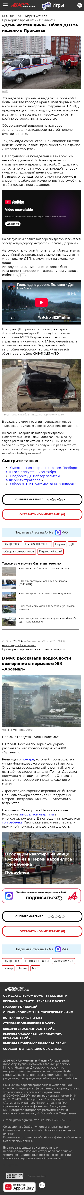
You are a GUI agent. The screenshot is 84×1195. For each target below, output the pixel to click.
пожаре (28, 759)
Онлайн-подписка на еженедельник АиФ (38, 1012)
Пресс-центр (56, 996)
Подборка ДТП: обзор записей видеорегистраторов (33, 478)
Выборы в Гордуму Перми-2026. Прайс (34, 1043)
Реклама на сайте (18, 1001)
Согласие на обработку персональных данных (36, 1126)
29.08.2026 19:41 (12, 641)
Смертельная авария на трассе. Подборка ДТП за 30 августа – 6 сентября (42, 470)
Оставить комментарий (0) (42, 514)
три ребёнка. (12, 822)
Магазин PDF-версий (20, 1006)
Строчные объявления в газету (29, 1023)
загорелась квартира (36, 814)
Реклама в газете (51, 1001)
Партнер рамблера (37, 1176)
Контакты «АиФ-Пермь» (22, 1018)
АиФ (5, 91)
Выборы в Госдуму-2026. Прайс (29, 1029)
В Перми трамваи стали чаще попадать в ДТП (46, 593)
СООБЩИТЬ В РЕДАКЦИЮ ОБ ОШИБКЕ (32, 1049)
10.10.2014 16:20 (12, 16)
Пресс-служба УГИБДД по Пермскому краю (37, 414)
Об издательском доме (23, 996)
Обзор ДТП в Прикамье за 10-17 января (42, 484)
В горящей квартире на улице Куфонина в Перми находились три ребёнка (38, 859)
